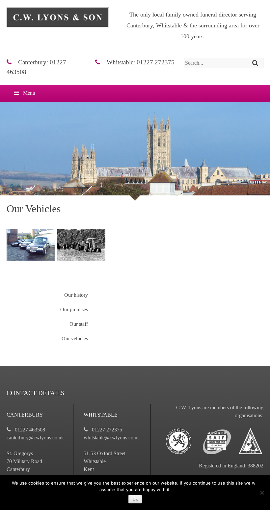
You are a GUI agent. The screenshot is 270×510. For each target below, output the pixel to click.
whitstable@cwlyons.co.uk (112, 437)
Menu (29, 93)
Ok (135, 499)
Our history (76, 295)
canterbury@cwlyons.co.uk (35, 437)
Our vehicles (75, 338)
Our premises (74, 309)
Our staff (78, 324)
